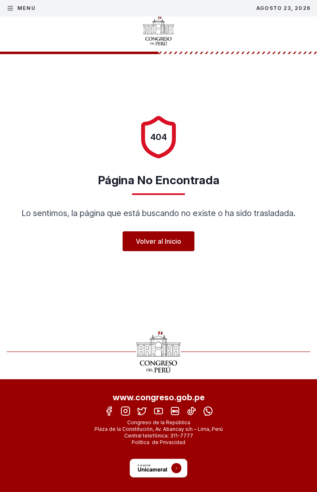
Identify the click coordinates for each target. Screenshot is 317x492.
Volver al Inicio (158, 241)
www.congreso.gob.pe (159, 397)
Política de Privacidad (158, 442)
